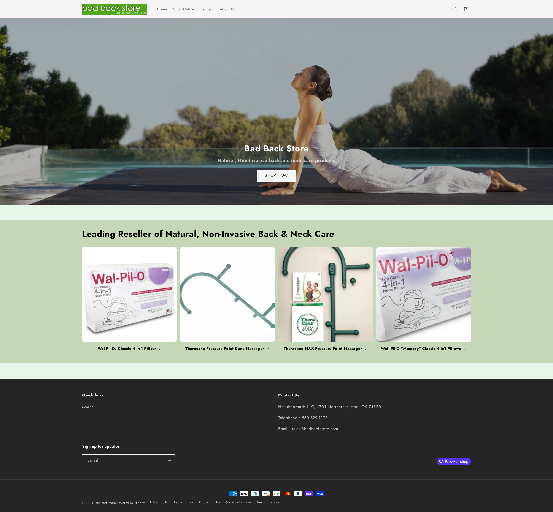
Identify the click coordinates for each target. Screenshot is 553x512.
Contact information (238, 502)
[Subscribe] (169, 460)
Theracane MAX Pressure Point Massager (323, 348)
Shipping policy (209, 502)
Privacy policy (159, 502)
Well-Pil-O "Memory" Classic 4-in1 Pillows (421, 348)
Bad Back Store (105, 503)
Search (88, 406)
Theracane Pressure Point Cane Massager (224, 348)
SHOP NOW (276, 175)
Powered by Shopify (131, 503)
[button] (455, 9)
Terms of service (268, 502)
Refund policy (183, 502)
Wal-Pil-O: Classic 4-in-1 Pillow (127, 348)
